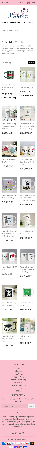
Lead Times (18, 374)
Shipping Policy (18, 377)
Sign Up (31, 406)
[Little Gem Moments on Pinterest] (20, 434)
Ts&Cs (21, 426)
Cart (23, 2)
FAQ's (18, 391)
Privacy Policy (18, 382)
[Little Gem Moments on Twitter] (13, 434)
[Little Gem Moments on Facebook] (16, 434)
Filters (31, 62)
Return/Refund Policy (18, 380)
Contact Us (18, 388)
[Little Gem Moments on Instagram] (23, 434)
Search (18, 368)
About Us (18, 371)
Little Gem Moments (19, 439)
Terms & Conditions (19, 385)
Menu (6, 2)
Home (3, 30)
